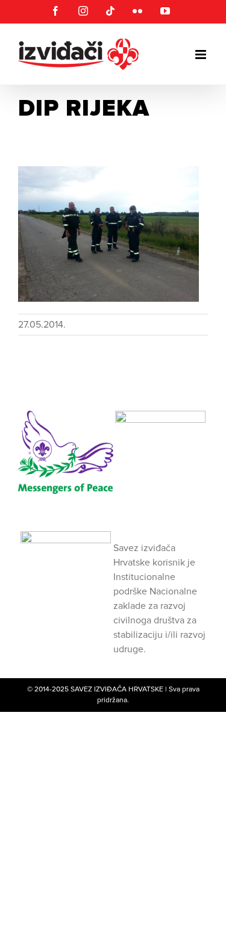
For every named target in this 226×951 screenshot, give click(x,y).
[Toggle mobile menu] (201, 54)
